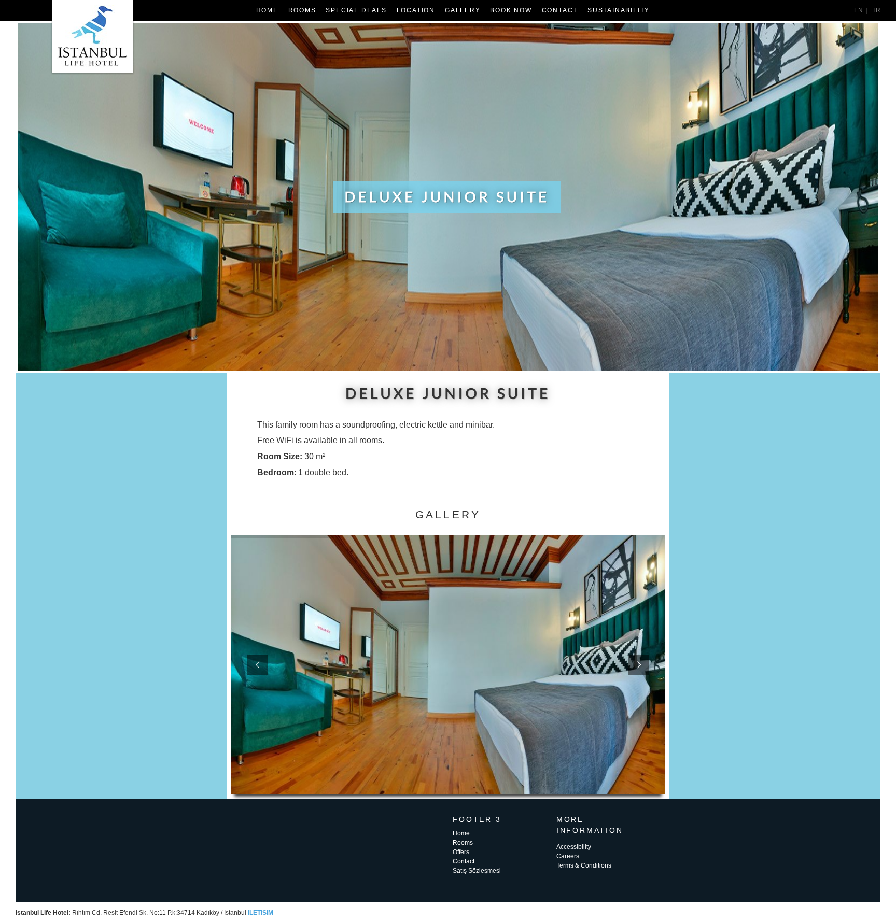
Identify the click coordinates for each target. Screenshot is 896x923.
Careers (567, 856)
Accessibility (573, 846)
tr (876, 10)
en (858, 10)
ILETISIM (260, 912)
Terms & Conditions (583, 865)
